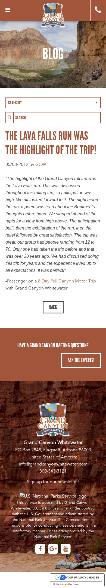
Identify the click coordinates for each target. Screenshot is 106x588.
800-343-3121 (53, 471)
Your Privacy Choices (82, 577)
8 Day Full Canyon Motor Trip (67, 281)
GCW (40, 165)
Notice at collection (66, 584)
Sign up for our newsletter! (53, 482)
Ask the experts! (81, 360)
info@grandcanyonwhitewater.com (53, 464)
